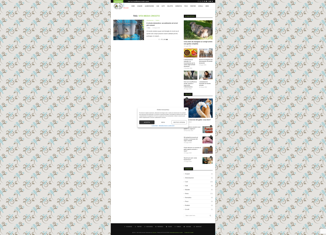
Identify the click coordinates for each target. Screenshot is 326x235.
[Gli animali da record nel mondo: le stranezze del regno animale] (207, 140)
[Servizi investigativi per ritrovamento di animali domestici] (206, 53)
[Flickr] (206, 1)
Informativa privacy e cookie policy (167, 125)
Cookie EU (186, 232)
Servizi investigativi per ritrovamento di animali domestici (206, 61)
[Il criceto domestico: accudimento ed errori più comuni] (128, 30)
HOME (133, 6)
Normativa (178, 6)
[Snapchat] (212, 1)
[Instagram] (202, 1)
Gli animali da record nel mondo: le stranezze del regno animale (191, 139)
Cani (157, 6)
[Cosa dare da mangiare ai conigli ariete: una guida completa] (198, 30)
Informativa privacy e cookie (176, 232)
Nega (163, 122)
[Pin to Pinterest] (164, 39)
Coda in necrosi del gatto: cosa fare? (197, 120)
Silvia (149, 27)
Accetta (147, 122)
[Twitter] (200, 1)
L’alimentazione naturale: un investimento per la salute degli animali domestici (189, 63)
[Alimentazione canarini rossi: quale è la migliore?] (207, 129)
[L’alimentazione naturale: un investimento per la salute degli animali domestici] (190, 53)
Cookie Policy (155, 125)
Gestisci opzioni (179, 122)
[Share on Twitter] (163, 39)
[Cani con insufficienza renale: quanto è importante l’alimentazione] (190, 75)
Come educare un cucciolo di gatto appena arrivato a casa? (192, 149)
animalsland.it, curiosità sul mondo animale (140, 1)
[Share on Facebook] (161, 39)
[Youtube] (210, 1)
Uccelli (200, 6)
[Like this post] (159, 39)
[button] (186, 109)
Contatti (192, 232)
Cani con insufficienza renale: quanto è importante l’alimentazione (190, 84)
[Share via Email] (166, 39)
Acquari (139, 6)
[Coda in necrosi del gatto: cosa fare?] (198, 108)
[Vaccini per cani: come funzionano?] (207, 160)
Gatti (163, 6)
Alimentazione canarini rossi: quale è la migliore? (192, 127)
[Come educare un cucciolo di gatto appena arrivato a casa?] (207, 150)
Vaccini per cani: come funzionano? (190, 158)
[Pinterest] (204, 1)
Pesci (186, 6)
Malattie (170, 6)
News (207, 6)
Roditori (193, 6)
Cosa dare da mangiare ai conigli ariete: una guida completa (198, 43)
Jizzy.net (154, 232)
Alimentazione (149, 6)
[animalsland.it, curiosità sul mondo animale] (206, 75)
